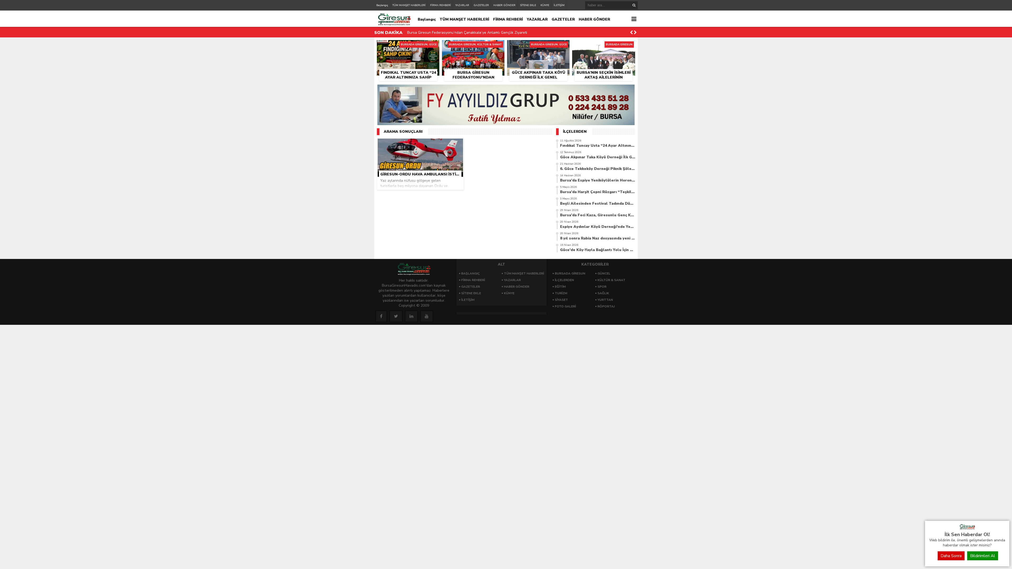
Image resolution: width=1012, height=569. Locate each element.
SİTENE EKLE (528, 5)
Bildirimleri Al (982, 556)
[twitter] (396, 316)
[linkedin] (411, 316)
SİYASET (561, 300)
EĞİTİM (560, 286)
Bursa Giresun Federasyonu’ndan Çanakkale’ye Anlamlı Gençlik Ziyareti (467, 32)
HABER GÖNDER (504, 5)
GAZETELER (481, 5)
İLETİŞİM (559, 5)
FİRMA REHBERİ (440, 5)
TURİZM (561, 293)
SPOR (601, 286)
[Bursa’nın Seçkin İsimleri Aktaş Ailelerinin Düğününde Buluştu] (603, 46)
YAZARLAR (462, 5)
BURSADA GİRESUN (570, 273)
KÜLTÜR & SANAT (611, 280)
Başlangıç (382, 5)
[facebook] (381, 316)
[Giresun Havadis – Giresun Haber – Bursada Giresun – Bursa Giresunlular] (967, 528)
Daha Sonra (951, 556)
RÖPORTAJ (606, 306)
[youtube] (426, 316)
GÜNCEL (603, 273)
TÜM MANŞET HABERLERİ (409, 5)
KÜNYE (545, 5)
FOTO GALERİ (565, 306)
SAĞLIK (603, 293)
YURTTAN (605, 300)
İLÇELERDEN (564, 280)
